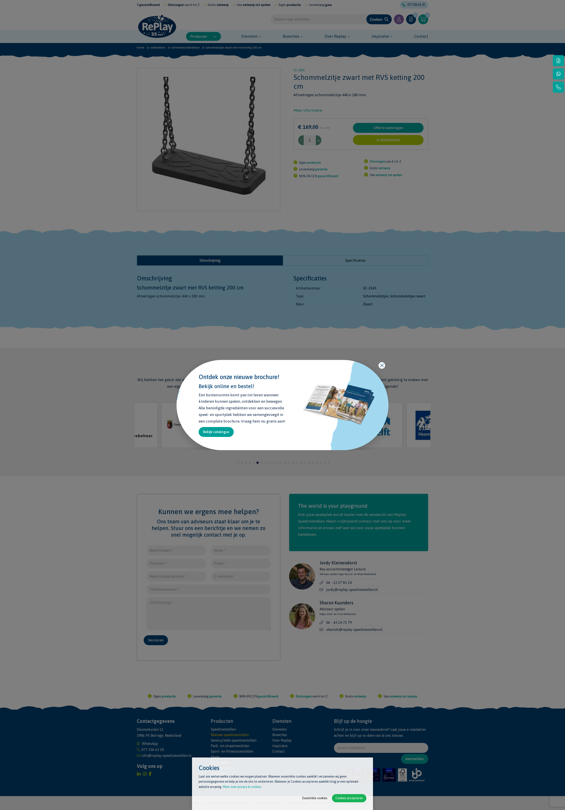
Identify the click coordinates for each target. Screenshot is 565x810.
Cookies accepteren (349, 798)
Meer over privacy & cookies (242, 787)
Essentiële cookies (314, 798)
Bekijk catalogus (216, 432)
